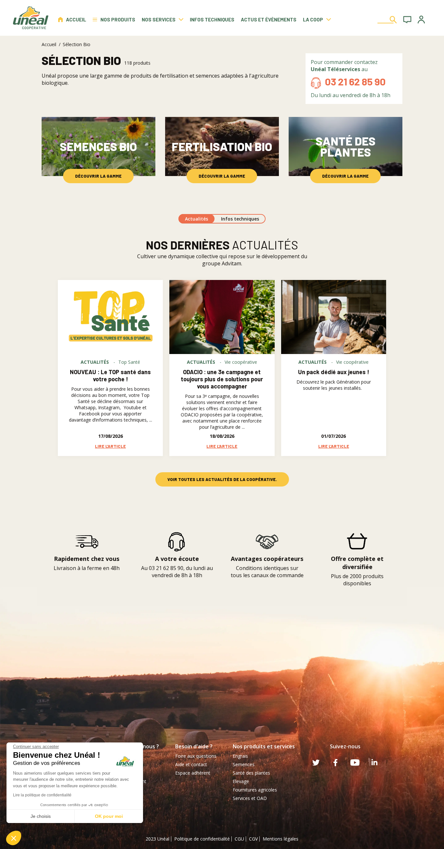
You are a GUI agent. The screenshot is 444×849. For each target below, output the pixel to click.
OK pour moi (109, 816)
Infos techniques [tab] (240, 219)
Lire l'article (110, 446)
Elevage (241, 781)
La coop (313, 19)
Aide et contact (191, 764)
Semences (244, 764)
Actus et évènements (268, 19)
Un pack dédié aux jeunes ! (333, 371)
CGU (239, 839)
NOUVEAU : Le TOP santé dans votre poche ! (110, 375)
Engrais (240, 756)
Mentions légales (280, 839)
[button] (13, 838)
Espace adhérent (192, 773)
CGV (253, 839)
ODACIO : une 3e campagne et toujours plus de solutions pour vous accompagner (222, 379)
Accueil (76, 19)
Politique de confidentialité (202, 839)
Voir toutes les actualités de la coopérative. (222, 479)
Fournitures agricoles (255, 790)
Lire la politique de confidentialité (42, 795)
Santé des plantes (251, 773)
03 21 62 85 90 (355, 81)
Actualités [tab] (196, 219)
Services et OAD (250, 798)
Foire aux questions (195, 756)
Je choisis (41, 816)
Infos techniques (212, 19)
